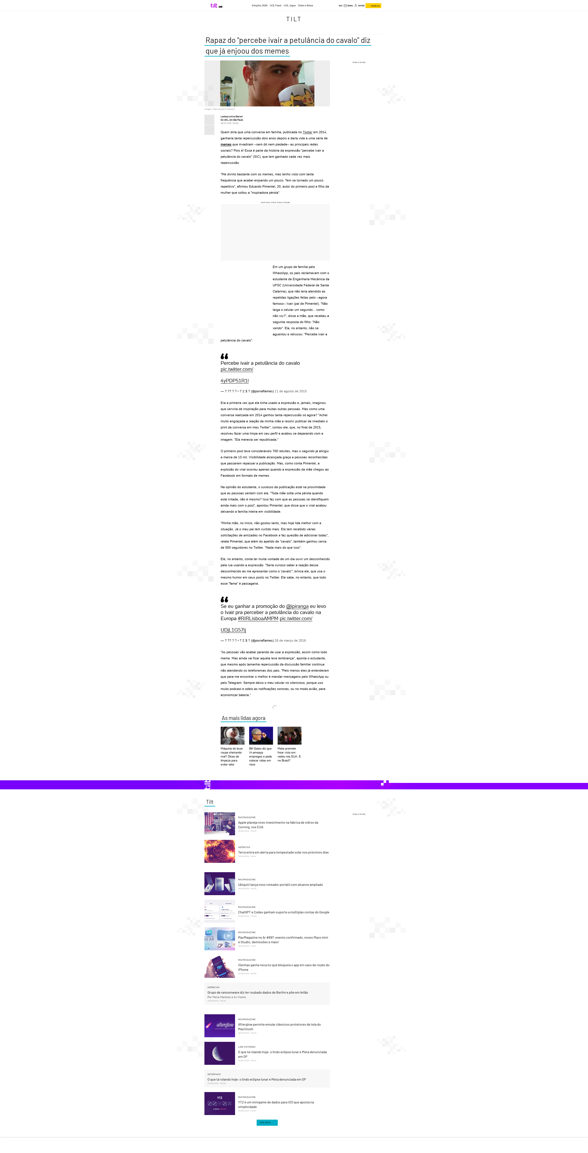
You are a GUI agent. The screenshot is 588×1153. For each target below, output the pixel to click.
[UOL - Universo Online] (220, 7)
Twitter (307, 132)
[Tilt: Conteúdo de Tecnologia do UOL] (214, 5)
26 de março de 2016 (290, 640)
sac (341, 6)
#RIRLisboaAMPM (258, 618)
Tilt (294, 19)
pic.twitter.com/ (237, 369)
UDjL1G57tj (233, 630)
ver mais (265, 1122)
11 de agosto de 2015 (291, 391)
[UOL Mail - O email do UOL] (348, 6)
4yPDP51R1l (235, 381)
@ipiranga (297, 606)
